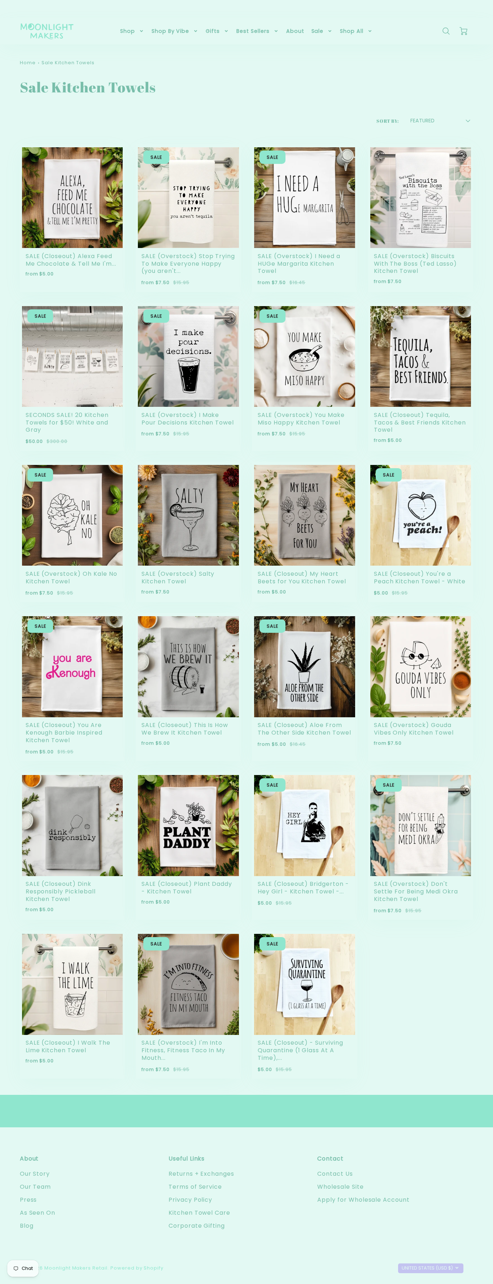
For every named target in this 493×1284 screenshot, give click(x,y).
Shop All (351, 31)
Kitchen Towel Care (199, 1213)
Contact (330, 1158)
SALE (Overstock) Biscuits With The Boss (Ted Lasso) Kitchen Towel (415, 263)
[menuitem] (132, 31)
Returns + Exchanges (201, 1174)
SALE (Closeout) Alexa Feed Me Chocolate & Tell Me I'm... (71, 260)
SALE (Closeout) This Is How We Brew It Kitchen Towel (184, 729)
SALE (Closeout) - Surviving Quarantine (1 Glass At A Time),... (300, 1050)
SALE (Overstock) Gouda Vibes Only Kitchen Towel (414, 729)
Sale (317, 31)
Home (28, 63)
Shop (127, 31)
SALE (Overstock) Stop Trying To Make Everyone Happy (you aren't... (188, 263)
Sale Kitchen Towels (68, 63)
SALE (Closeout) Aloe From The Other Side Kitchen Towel (304, 729)
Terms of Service (195, 1187)
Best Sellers (253, 31)
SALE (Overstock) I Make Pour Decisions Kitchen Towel (187, 419)
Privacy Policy (190, 1200)
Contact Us (335, 1174)
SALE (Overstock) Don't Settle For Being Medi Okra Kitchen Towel (416, 891)
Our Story (35, 1174)
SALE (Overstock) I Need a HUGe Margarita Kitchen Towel (299, 263)
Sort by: (387, 121)
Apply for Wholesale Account (363, 1200)
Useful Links (187, 1158)
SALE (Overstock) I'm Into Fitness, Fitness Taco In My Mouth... (183, 1050)
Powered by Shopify (136, 1268)
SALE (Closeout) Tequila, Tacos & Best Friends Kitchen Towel (420, 422)
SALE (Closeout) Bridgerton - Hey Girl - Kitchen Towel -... (303, 888)
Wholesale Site (340, 1187)
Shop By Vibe (170, 31)
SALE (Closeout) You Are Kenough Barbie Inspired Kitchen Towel (64, 732)
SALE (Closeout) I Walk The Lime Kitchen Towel (68, 1046)
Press (28, 1200)
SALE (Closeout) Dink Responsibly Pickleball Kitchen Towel (61, 891)
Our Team (35, 1187)
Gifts (213, 31)
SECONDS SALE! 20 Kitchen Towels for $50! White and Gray (67, 422)
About (295, 31)
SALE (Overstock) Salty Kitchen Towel (177, 578)
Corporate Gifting (197, 1226)
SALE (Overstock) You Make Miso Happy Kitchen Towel (301, 419)
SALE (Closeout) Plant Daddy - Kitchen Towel (186, 888)
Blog (27, 1226)
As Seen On (38, 1213)
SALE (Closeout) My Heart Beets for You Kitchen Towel (302, 578)
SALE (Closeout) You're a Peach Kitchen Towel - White (420, 578)
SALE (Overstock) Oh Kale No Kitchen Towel (71, 578)
